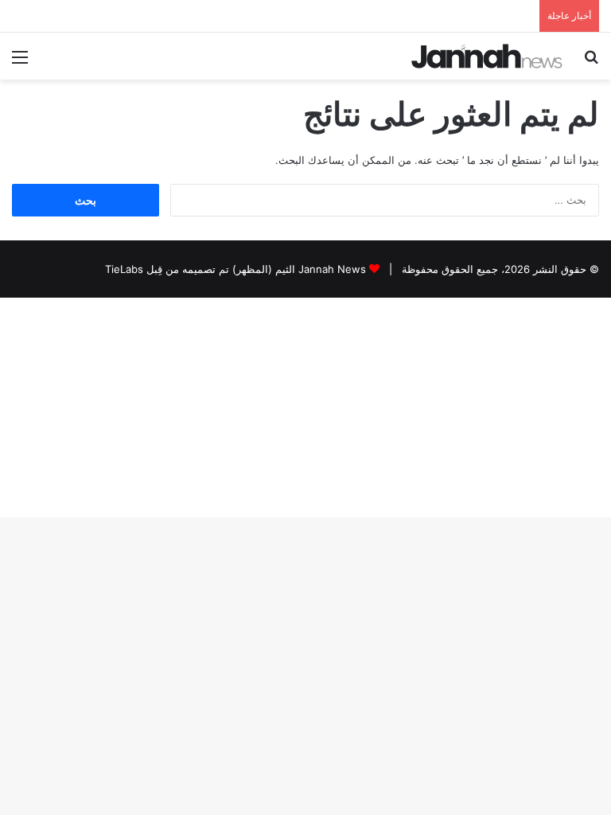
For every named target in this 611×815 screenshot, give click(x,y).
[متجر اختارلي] (486, 56)
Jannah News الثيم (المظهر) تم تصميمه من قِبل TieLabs (235, 269)
